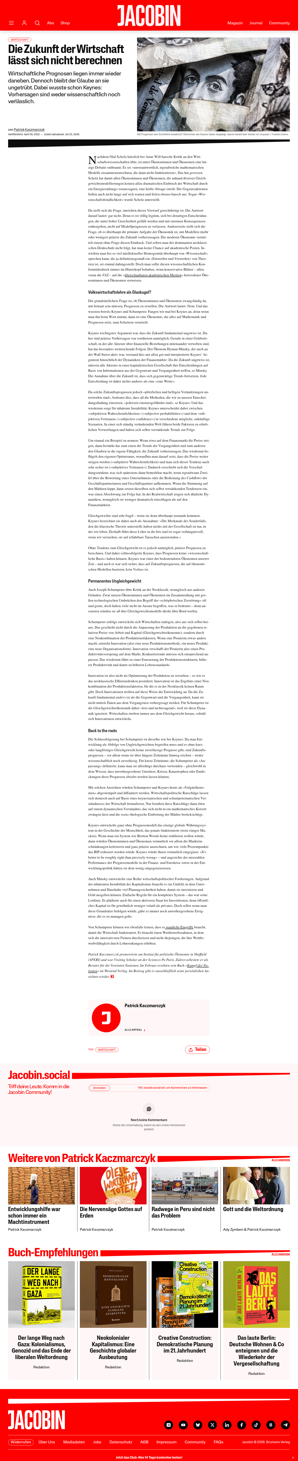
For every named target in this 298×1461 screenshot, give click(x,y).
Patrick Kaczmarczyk (29, 130)
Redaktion (41, 1367)
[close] (293, 1458)
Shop (65, 23)
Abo (50, 23)
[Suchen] (37, 23)
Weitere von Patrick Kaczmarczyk (81, 1159)
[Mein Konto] (24, 23)
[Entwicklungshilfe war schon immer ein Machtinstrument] (41, 1185)
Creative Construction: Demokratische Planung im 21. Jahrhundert (185, 1344)
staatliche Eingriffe (179, 927)
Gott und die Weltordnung (253, 1210)
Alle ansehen (281, 1160)
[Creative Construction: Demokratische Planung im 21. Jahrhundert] (185, 1294)
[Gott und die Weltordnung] (256, 1185)
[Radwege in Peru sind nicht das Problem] (185, 1185)
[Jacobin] (149, 15)
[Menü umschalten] (11, 23)
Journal (256, 23)
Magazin (235, 23)
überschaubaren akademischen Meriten (153, 275)
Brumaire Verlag (278, 1442)
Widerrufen (21, 1442)
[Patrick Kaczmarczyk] (106, 1018)
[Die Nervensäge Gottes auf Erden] (113, 1185)
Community (279, 23)
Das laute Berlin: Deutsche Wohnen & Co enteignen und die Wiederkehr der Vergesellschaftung (256, 1351)
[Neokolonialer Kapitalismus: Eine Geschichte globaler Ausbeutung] (113, 1294)
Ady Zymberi (233, 1230)
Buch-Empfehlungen (53, 1253)
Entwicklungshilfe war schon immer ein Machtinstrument (34, 1216)
